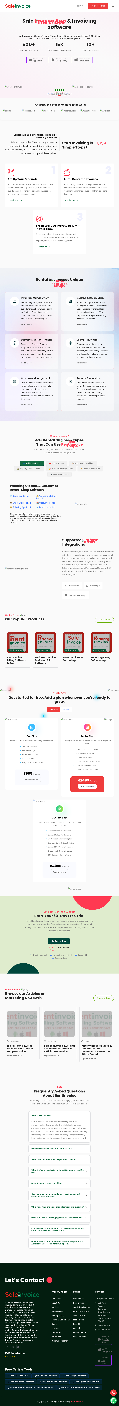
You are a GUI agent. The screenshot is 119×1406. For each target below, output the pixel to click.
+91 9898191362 (104, 1325)
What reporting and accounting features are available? (57, 1207)
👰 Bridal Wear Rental (20, 502)
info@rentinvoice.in (104, 1298)
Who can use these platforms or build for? (51, 1148)
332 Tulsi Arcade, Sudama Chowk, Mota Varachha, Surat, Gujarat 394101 (104, 1312)
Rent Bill (76, 1324)
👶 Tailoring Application (21, 507)
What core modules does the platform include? (53, 1159)
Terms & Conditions (61, 1320)
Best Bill (76, 1328)
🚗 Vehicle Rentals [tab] (56, 463)
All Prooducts (104, 619)
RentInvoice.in (77, 1401)
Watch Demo (63, 947)
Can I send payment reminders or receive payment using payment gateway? (55, 1195)
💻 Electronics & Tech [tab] (59, 474)
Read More (26, 324)
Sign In (80, 6)
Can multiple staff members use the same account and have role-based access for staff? (57, 1229)
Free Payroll (78, 1320)
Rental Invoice (79, 1332)
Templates (56, 1332)
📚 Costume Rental (46, 502)
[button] (112, 6)
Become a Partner (60, 1341)
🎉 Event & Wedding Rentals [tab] (61, 469)
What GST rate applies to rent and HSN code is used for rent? (57, 1171)
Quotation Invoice (81, 1307)
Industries (56, 1336)
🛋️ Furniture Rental (45, 507)
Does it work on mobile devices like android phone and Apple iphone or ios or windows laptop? (57, 1242)
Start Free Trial (98, 6)
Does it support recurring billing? (47, 1183)
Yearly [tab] (66, 709)
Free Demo (56, 1298)
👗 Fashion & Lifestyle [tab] (32, 463)
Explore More (13, 1055)
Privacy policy (58, 1315)
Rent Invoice (78, 1303)
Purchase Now (31, 779)
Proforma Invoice (81, 1311)
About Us (56, 1303)
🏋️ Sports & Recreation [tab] (90, 469)
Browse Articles (103, 998)
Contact (55, 1328)
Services (55, 1307)
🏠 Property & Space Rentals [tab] (29, 469)
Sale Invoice (78, 1298)
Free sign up (14, 200)
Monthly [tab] (54, 709)
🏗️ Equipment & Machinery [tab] (83, 463)
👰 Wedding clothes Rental (46, 497)
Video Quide (57, 1311)
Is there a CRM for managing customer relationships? (56, 1217)
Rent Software (79, 1336)
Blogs (54, 1324)
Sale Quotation (80, 1315)
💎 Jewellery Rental (19, 496)
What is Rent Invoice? (41, 1115)
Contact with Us (58, 941)
